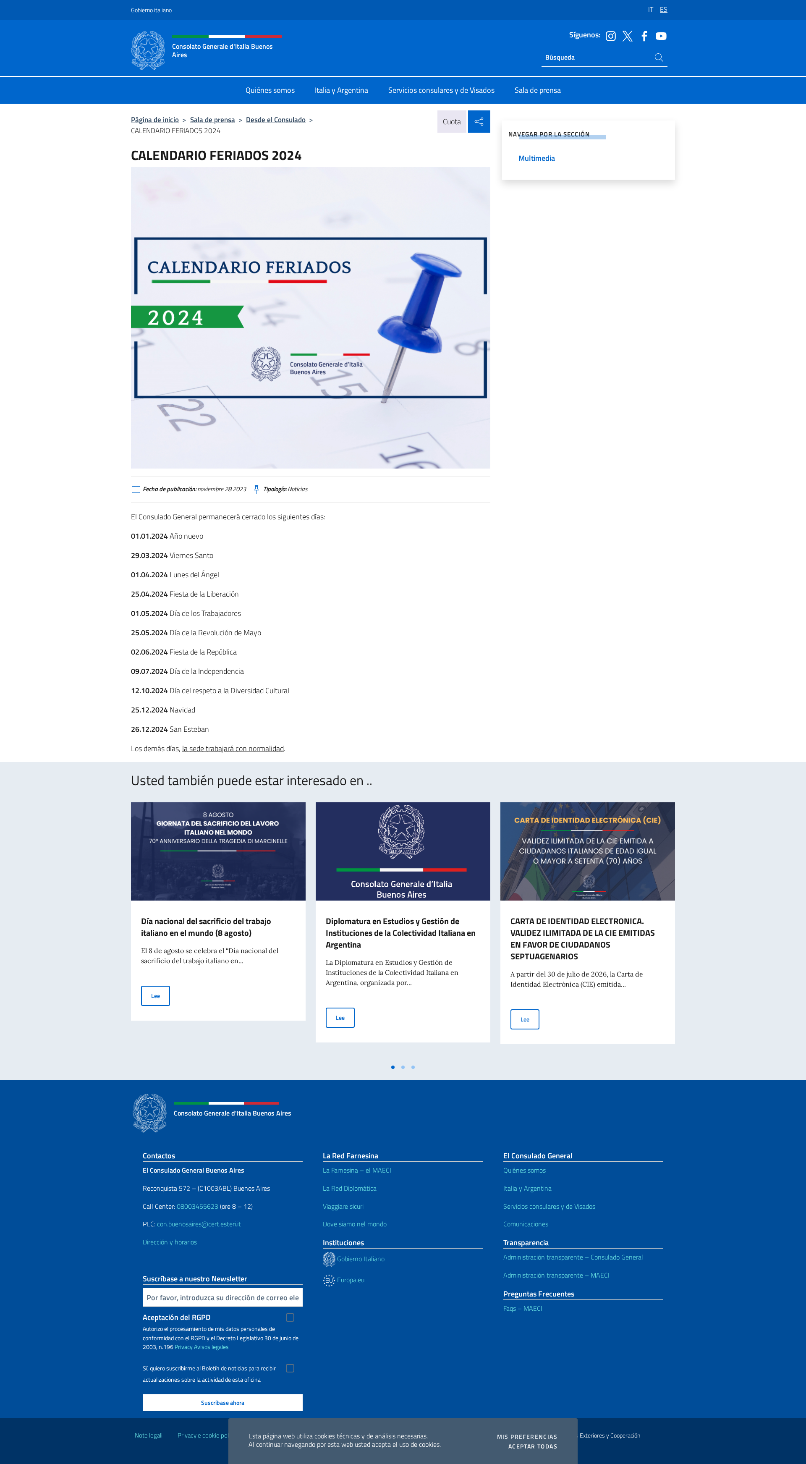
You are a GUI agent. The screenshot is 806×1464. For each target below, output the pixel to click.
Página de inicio (155, 119)
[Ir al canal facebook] (642, 35)
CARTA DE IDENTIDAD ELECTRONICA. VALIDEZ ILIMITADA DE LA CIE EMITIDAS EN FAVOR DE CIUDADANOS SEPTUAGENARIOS (582, 938)
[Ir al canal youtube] (659, 35)
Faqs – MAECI (522, 1308)
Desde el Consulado (276, 119)
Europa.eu (349, 1280)
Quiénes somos (524, 1170)
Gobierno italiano (151, 9)
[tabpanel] (218, 930)
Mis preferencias (527, 1437)
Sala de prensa (212, 119)
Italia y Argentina (527, 1188)
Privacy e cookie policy (207, 1435)
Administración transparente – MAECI (556, 1275)
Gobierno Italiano (360, 1259)
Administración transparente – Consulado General (573, 1257)
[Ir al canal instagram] (608, 35)
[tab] (393, 1067)
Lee (160, 995)
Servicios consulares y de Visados (549, 1206)
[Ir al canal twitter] (625, 35)
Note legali (148, 1435)
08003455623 (197, 1206)
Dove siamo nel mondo (355, 1224)
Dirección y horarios (170, 1242)
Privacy (184, 1346)
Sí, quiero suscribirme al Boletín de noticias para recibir (209, 1368)
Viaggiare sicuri (343, 1206)
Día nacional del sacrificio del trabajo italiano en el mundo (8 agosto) (206, 926)
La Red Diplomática (350, 1188)
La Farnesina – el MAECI (357, 1170)
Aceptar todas (532, 1446)
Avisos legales (211, 1346)
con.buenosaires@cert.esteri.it (199, 1224)
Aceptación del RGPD (177, 1317)
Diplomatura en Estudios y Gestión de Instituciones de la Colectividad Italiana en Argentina (401, 932)
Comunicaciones (525, 1224)
